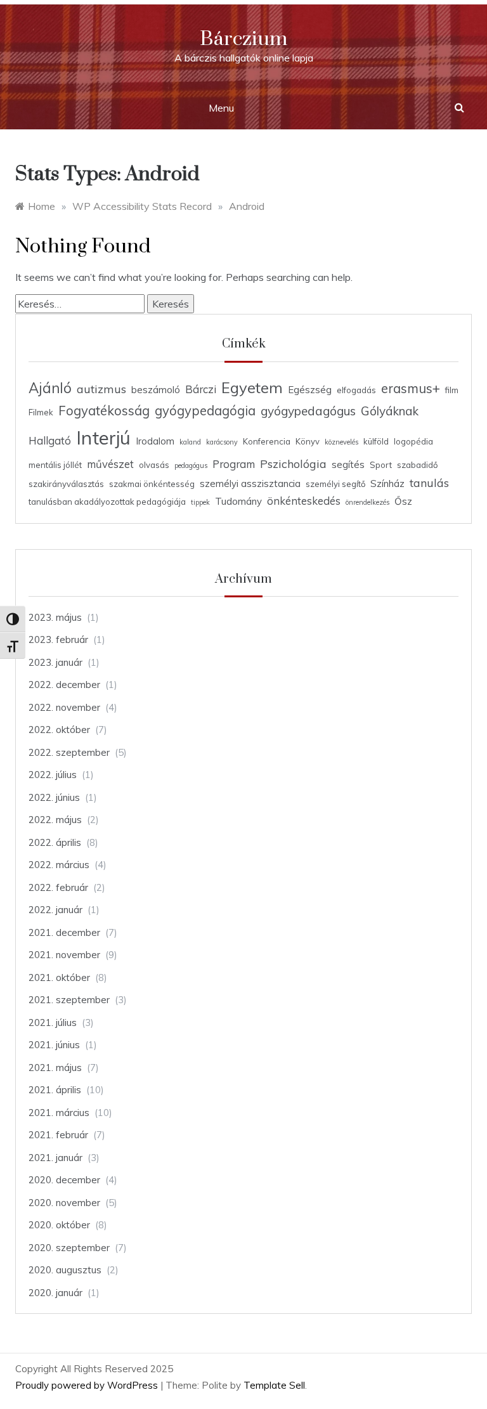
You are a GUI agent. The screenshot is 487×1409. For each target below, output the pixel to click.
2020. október (59, 1225)
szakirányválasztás (66, 484)
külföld (376, 441)
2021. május (55, 1068)
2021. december (64, 932)
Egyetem (252, 387)
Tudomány (238, 501)
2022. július (53, 775)
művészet (110, 464)
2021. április (55, 1090)
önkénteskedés (304, 500)
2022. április (55, 842)
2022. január (55, 910)
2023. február (58, 639)
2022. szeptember (69, 752)
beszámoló (155, 390)
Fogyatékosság (104, 411)
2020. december (64, 1180)
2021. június (54, 1045)
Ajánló (50, 388)
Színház (387, 483)
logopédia (413, 441)
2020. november (64, 1203)
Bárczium (243, 39)
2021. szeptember (69, 1000)
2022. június (54, 797)
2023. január (55, 662)
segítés (348, 464)
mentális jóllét (55, 465)
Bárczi (200, 389)
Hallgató (50, 440)
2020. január (55, 1293)
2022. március (59, 865)
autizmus (101, 389)
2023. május (55, 617)
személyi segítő (335, 484)
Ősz (403, 501)
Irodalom (155, 441)
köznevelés (341, 442)
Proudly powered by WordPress (87, 1385)
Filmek (41, 412)
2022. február (58, 887)
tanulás (429, 483)
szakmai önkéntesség (152, 484)
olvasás (154, 465)
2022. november (64, 707)
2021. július (53, 1022)
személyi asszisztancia (250, 483)
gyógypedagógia (205, 411)
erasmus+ (410, 388)
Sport (381, 465)
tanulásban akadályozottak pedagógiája (107, 502)
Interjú (103, 437)
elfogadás (356, 390)
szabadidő (417, 465)
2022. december (64, 685)
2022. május (55, 820)
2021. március (59, 1113)
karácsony (222, 442)
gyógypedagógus (308, 411)
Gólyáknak (390, 411)
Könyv (307, 441)
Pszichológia (293, 464)
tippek (200, 502)
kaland (190, 442)
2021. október (59, 977)
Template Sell (274, 1385)
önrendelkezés (367, 502)
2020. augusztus (65, 1270)
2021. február (58, 1135)
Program (233, 464)
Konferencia (266, 441)
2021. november (64, 955)
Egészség (310, 390)
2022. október (59, 730)
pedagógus (190, 465)
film (451, 390)
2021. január (55, 1158)
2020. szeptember (69, 1248)
